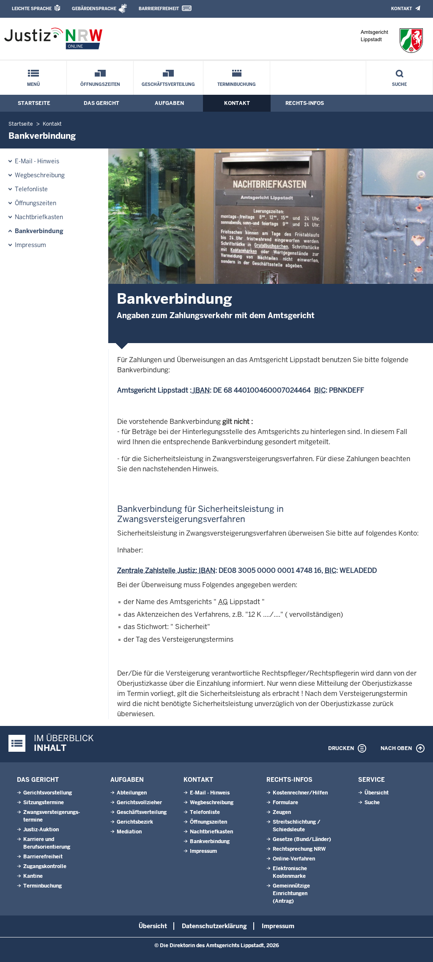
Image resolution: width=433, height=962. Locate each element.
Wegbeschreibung (40, 175)
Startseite (34, 103)
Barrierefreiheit (159, 8)
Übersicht (376, 792)
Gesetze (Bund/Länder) (302, 839)
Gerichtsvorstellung (47, 792)
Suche (399, 84)
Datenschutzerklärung (214, 926)
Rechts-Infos (304, 103)
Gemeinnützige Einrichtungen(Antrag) (291, 893)
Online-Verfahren (294, 858)
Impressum (30, 245)
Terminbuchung (236, 84)
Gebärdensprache (94, 8)
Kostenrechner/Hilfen (300, 792)
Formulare (285, 802)
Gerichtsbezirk (135, 822)
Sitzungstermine (43, 802)
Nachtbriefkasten (39, 217)
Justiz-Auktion (41, 829)
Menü (33, 84)
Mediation (129, 831)
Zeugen (282, 812)
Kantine (33, 876)
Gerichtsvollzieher (139, 802)
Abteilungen (132, 792)
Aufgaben (169, 103)
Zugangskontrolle (44, 866)
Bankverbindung (39, 231)
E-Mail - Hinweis (37, 161)
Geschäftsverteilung (168, 84)
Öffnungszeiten (100, 84)
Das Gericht (101, 103)
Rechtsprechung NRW (299, 849)
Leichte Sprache (32, 8)
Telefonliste (31, 189)
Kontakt (401, 8)
